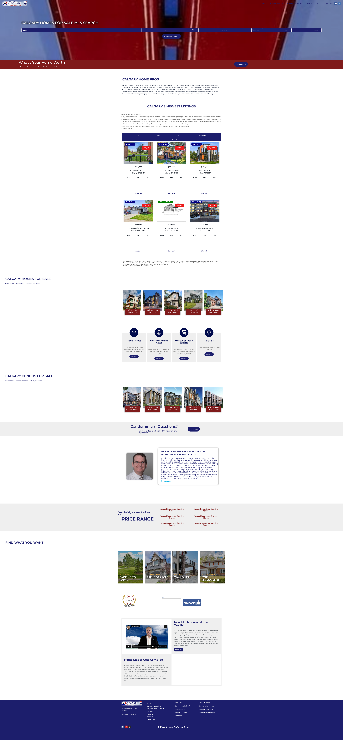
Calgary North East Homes (173, 311)
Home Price (179, 703)
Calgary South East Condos (193, 408)
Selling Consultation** (182, 712)
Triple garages (157, 577)
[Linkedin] (339, 3)
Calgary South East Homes (193, 311)
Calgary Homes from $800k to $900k (206, 524)
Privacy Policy (151, 720)
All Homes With (153, 574)
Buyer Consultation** (182, 706)
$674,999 (179, 205)
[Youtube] (126, 727)
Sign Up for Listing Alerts (171, 139)
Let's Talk (209, 340)
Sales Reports (180, 709)
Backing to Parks (128, 578)
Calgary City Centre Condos (132, 408)
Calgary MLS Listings (154, 706)
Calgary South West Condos (213, 408)
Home (262, 3)
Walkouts (181, 577)
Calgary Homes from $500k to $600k (172, 524)
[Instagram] (129, 727)
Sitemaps (178, 716)
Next (192, 257)
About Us (150, 714)
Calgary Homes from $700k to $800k (206, 517)
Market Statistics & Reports (184, 341)
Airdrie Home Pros (205, 703)
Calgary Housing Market (155, 709)
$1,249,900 (212, 148)
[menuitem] (166, 30)
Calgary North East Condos (173, 408)
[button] (166, 30)
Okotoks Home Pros (206, 709)
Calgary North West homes (152, 311)
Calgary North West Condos (152, 408)
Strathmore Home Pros (207, 712)
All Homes (124, 574)
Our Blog (309, 3)
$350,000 (212, 205)
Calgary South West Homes (213, 311)
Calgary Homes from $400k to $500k (172, 517)
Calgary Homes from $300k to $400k (172, 510)
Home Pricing (134, 340)
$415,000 (179, 148)
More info (138, 193)
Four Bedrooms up (211, 578)
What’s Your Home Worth (159, 341)
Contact (329, 3)
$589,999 (146, 205)
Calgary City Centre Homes (132, 311)
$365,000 (146, 148)
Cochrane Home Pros (206, 706)
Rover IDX (217, 267)
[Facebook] (335, 3)
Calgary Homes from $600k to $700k (206, 510)
